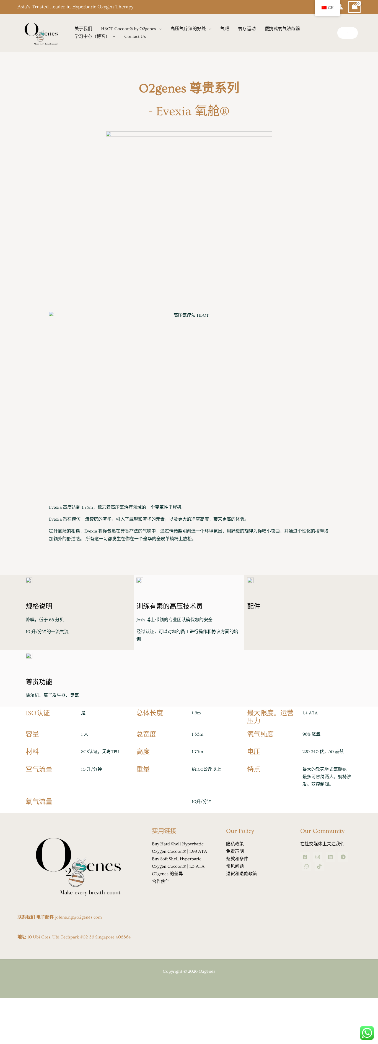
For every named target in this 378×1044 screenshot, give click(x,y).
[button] (348, 33)
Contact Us (135, 36)
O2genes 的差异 (167, 873)
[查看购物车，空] (354, 7)
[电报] (343, 857)
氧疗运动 (247, 28)
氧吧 (224, 28)
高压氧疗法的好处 (188, 28)
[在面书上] (305, 857)
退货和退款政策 (241, 873)
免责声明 (235, 851)
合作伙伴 (161, 881)
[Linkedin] (330, 857)
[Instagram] (317, 857)
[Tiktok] (319, 866)
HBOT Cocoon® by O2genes (128, 28)
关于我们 (83, 28)
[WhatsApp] (306, 866)
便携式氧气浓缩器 (282, 28)
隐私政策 (235, 843)
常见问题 (235, 866)
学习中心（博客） (92, 36)
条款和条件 (237, 858)
